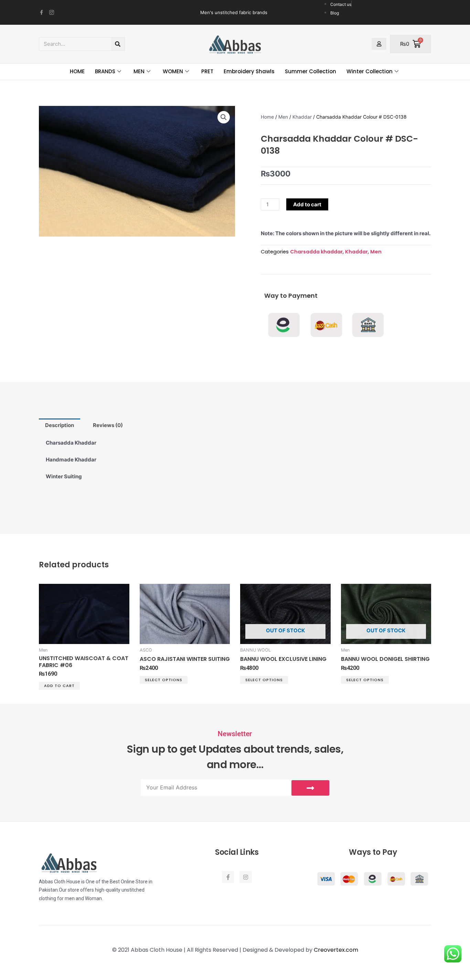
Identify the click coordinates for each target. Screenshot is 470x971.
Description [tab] (59, 425)
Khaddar (302, 117)
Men (283, 117)
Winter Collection (369, 71)
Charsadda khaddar (316, 251)
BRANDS (105, 71)
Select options (163, 680)
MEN (139, 71)
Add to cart (307, 204)
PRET (207, 71)
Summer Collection (310, 71)
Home (267, 117)
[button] (223, 117)
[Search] (118, 44)
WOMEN (173, 71)
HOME (77, 71)
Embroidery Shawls (249, 71)
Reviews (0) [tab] (108, 425)
